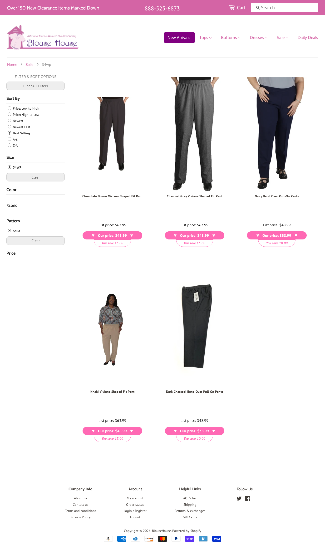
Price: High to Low (25, 114)
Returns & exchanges (190, 511)
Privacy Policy (80, 517)
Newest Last (21, 127)
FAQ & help (190, 498)
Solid (29, 64)
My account (135, 498)
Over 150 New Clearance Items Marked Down (53, 8)
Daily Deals (308, 37)
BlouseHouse (161, 531)
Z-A (15, 145)
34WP (16, 167)
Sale (281, 37)
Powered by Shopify (186, 531)
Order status (135, 504)
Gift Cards (190, 517)
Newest (17, 121)
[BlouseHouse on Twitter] (239, 499)
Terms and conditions (80, 511)
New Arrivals (178, 37)
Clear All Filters (35, 85)
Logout (135, 517)
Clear (35, 177)
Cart (241, 7)
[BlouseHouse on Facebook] (248, 499)
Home (12, 64)
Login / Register (135, 511)
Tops (204, 37)
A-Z (15, 139)
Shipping (190, 504)
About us (80, 498)
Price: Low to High (25, 108)
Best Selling (21, 133)
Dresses (257, 37)
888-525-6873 (162, 8)
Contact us (80, 504)
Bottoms (229, 37)
